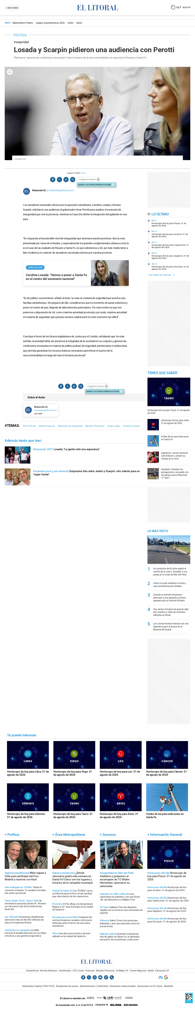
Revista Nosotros (48, 970)
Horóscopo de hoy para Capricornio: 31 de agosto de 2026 (170, 245)
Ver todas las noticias (160, 275)
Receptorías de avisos (67, 986)
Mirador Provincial (94, 426)
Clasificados (65, 970)
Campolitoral (32, 970)
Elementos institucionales (123, 986)
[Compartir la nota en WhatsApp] (66, 179)
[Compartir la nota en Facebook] (53, 179)
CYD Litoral (78, 970)
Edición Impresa (47, 426)
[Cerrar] (113, 184)
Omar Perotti (29, 426)
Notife (151, 970)
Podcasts (90, 970)
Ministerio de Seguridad (70, 426)
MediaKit (168, 986)
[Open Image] (10, 72)
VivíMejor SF (122, 970)
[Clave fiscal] (189, 1002)
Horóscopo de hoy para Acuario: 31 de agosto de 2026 (170, 234)
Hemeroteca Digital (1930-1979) (38, 986)
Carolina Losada (131, 426)
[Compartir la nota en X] (59, 179)
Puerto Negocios (138, 970)
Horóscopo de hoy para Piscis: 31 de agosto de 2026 (169, 223)
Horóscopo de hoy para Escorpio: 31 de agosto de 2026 (170, 266)
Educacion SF (162, 970)
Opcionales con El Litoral (149, 986)
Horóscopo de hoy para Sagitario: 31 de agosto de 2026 (170, 255)
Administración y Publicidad (94, 986)
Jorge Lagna (113, 426)
